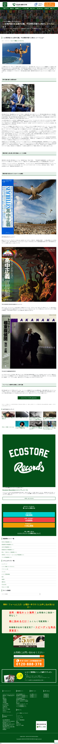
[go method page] (54, 676)
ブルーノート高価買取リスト (22, 696)
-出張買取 (5, 701)
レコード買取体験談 (6, 574)
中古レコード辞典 (5, 587)
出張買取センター (33, 695)
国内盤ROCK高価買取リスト (22, 695)
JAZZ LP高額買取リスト (7, 547)
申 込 (42, 656)
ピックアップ (4, 564)
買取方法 (4, 698)
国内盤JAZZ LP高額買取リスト (8, 549)
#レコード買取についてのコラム (17, 40)
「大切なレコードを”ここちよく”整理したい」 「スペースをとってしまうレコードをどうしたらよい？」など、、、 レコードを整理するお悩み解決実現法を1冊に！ (38, 676)
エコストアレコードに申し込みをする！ (29, 397)
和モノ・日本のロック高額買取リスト (9, 552)
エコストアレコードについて (8, 694)
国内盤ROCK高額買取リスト (7, 544)
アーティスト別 (5, 569)
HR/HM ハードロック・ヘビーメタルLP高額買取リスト (13, 554)
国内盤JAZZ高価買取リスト (22, 699)
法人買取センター (33, 694)
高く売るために (6, 705)
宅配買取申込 (46, 694)
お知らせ (4, 710)
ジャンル (3, 571)
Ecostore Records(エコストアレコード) (15, 490)
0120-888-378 (21, 5)
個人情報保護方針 (6, 719)
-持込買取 (5, 702)
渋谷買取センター (33, 696)
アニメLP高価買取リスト (7, 557)
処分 (3, 576)
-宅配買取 (5, 699)
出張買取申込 (46, 695)
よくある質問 (5, 703)
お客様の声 (5, 706)
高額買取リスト (20, 690)
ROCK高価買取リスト (20, 694)
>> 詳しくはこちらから (29, 498)
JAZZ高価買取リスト (20, 698)
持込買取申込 (46, 696)
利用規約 (4, 729)
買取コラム (19, 709)
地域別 (3, 579)
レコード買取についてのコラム (8, 566)
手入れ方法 (4, 584)
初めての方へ (5, 707)
